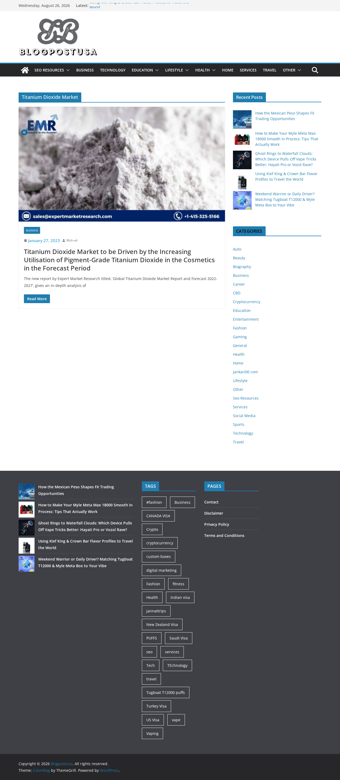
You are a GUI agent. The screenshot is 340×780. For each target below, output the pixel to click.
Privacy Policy (216, 524)
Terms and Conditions (224, 535)
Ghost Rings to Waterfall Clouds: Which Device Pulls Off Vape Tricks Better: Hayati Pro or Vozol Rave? (285, 159)
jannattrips (156, 610)
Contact (211, 502)
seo (149, 651)
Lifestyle (174, 70)
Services (248, 70)
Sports (238, 424)
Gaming (240, 336)
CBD (236, 292)
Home (227, 70)
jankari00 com (245, 371)
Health (202, 70)
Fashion (240, 327)
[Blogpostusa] (25, 70)
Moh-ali (72, 240)
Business (85, 70)
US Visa (152, 719)
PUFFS (151, 638)
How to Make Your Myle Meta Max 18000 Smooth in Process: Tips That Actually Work (286, 139)
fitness (178, 583)
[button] (67, 70)
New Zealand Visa (162, 624)
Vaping (152, 733)
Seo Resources (49, 70)
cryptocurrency (159, 542)
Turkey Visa (156, 706)
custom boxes (158, 556)
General (240, 345)
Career (239, 284)
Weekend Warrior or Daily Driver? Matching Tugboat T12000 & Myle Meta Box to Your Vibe (285, 199)
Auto (237, 249)
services (172, 651)
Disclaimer (213, 513)
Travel (270, 70)
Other (289, 70)
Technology (112, 70)
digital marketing (161, 570)
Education (142, 70)
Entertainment (246, 319)
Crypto (152, 529)
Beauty (239, 257)
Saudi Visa (178, 638)
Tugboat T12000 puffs (165, 692)
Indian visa (180, 597)
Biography (242, 266)
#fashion (154, 502)
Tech (150, 665)
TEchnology (177, 665)
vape (176, 719)
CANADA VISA (158, 515)
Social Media (244, 415)
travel (151, 678)
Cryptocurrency (246, 301)
